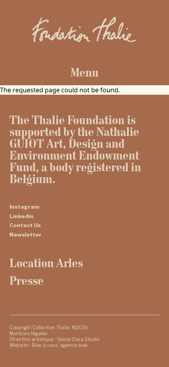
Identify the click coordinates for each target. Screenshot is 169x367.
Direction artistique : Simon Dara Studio (54, 339)
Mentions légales (28, 333)
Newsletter (25, 234)
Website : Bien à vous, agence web (48, 345)
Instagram (24, 207)
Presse (26, 280)
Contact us (25, 225)
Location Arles (46, 263)
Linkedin (21, 216)
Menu (84, 72)
